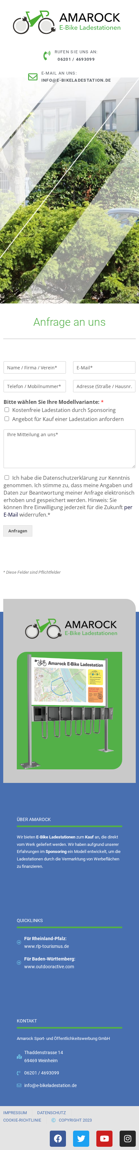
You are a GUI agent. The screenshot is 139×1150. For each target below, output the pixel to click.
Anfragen (17, 531)
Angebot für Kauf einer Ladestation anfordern (68, 419)
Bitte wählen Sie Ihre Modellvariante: (54, 402)
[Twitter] (81, 1139)
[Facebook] (58, 1139)
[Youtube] (104, 1139)
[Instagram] (128, 1139)
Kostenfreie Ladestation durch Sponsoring (64, 410)
